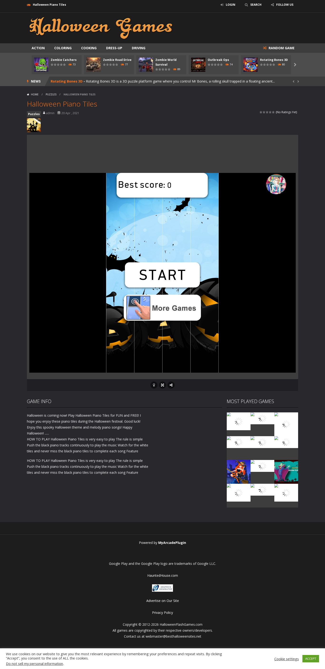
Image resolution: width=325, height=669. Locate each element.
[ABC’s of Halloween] (239, 441)
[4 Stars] (270, 112)
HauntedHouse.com (162, 575)
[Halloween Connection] (262, 418)
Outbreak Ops (218, 60)
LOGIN (230, 5)
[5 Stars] (273, 112)
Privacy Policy (162, 612)
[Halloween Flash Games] (101, 27)
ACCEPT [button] (310, 658)
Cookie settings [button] (286, 659)
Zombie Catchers (64, 60)
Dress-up (114, 48)
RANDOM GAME (281, 48)
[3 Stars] (267, 112)
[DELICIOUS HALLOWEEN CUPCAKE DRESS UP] (286, 424)
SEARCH (255, 5)
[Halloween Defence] (262, 441)
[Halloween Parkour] (286, 441)
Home (34, 94)
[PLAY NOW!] (41, 64)
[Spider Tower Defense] (239, 421)
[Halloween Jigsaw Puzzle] (286, 471)
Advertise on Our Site (162, 600)
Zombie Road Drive (117, 60)
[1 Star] (261, 112)
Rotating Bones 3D (274, 60)
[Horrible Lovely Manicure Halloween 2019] (239, 471)
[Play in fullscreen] (162, 385)
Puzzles (51, 94)
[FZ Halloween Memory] (286, 492)
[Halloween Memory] (262, 465)
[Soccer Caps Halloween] (262, 489)
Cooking (89, 48)
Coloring (63, 48)
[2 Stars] (264, 112)
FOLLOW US (284, 5)
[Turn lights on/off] (154, 385)
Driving (138, 48)
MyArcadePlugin (172, 542)
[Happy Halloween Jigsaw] (239, 492)
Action (38, 48)
